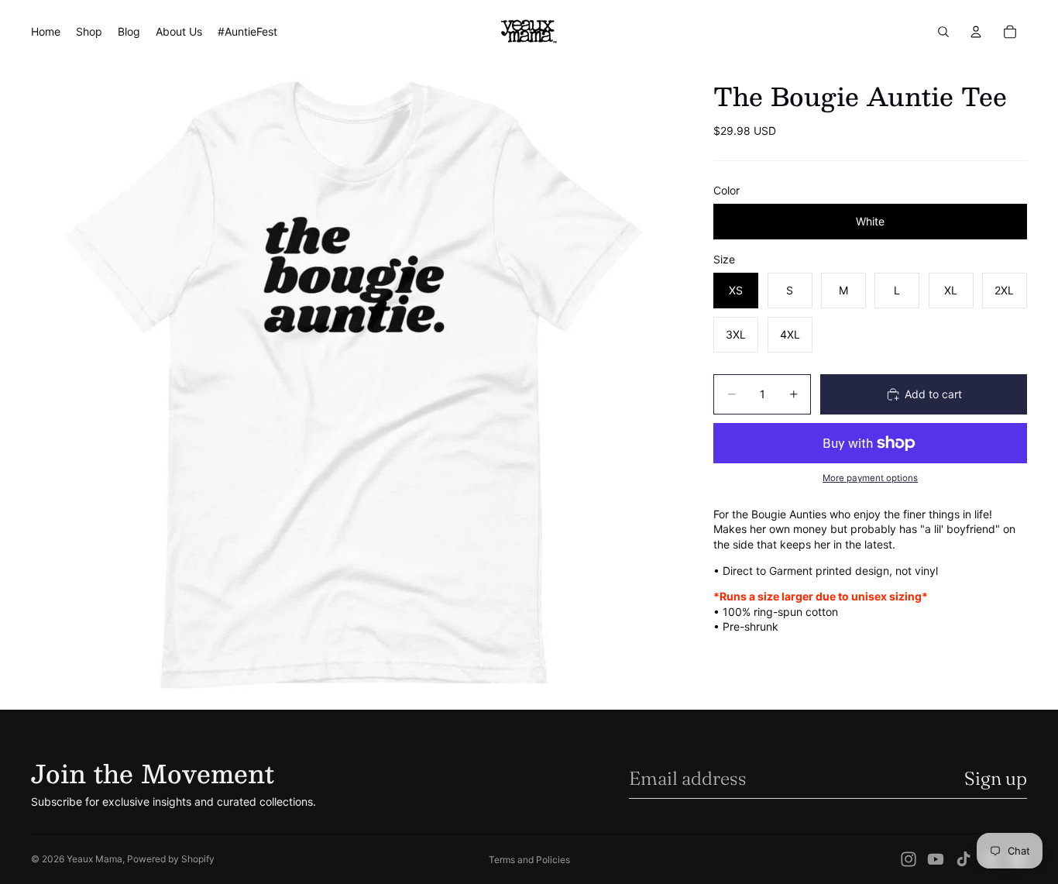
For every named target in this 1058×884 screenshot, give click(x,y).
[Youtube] (935, 859)
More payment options (870, 478)
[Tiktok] (963, 859)
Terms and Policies (529, 859)
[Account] (976, 32)
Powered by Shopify (171, 859)
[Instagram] (908, 859)
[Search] (943, 32)
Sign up (995, 778)
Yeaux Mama (94, 859)
